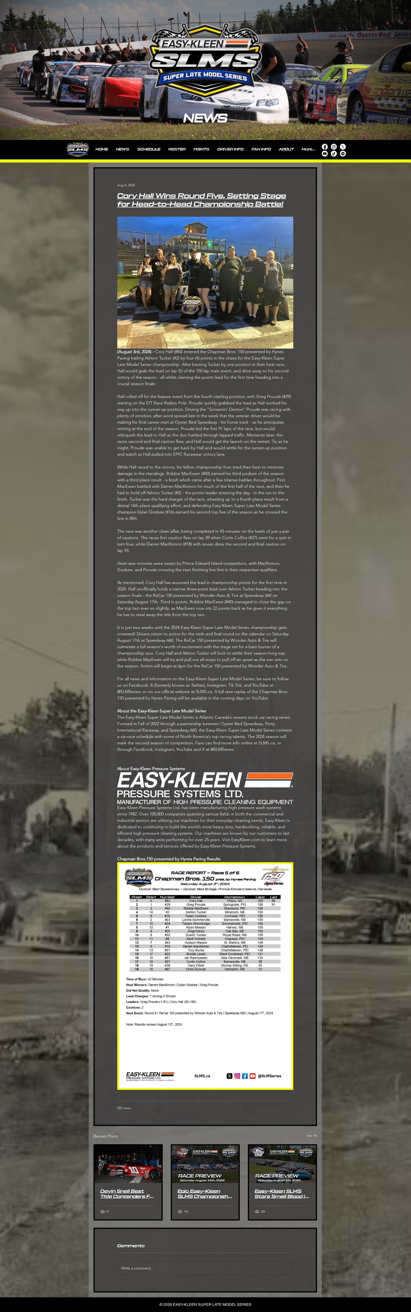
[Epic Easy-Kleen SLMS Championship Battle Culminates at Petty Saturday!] (205, 1164)
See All (312, 1135)
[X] (343, 147)
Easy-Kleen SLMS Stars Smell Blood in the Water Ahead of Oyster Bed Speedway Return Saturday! (281, 1194)
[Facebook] (325, 147)
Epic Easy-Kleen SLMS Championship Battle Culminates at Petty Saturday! (205, 1194)
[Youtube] (325, 154)
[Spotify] (343, 154)
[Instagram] (334, 147)
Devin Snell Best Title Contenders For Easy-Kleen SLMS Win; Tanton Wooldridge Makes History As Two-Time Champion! (128, 1194)
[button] (230, 149)
